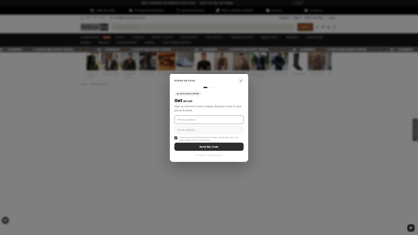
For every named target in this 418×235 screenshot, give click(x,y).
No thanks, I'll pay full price (209, 155)
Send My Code (209, 146)
